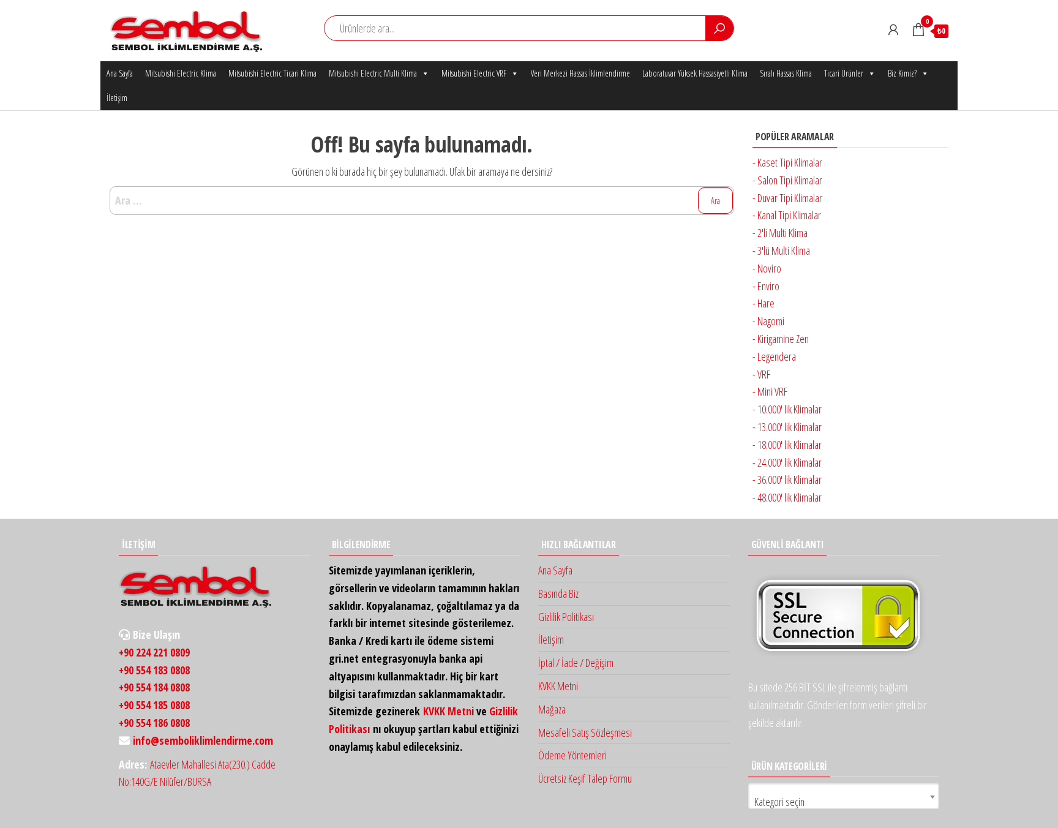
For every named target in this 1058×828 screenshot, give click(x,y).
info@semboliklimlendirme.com (203, 740)
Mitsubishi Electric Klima (180, 73)
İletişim (117, 98)
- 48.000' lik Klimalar (787, 497)
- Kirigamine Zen (780, 338)
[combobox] (844, 796)
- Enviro (765, 286)
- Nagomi (768, 321)
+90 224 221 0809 (154, 652)
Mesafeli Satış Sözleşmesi (585, 732)
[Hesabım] (893, 29)
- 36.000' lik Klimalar (787, 479)
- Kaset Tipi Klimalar (787, 162)
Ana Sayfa (120, 73)
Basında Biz (558, 593)
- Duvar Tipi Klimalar (787, 197)
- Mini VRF (769, 391)
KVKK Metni (448, 711)
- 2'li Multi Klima (780, 232)
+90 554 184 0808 (154, 687)
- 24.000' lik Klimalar (787, 462)
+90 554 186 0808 (154, 722)
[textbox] (844, 802)
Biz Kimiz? (902, 73)
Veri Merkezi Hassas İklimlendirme (580, 73)
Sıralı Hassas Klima (786, 73)
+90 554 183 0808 (154, 670)
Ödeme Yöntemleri (572, 755)
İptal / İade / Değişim (575, 662)
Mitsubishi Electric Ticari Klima (272, 73)
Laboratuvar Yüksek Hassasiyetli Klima (695, 73)
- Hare (763, 303)
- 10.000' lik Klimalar (787, 409)
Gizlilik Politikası (566, 616)
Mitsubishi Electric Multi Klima (373, 73)
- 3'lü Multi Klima (781, 250)
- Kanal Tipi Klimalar (786, 215)
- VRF (761, 374)
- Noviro (766, 268)
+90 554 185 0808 (154, 705)
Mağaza (552, 709)
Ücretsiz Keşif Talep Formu (585, 778)
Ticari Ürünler (843, 73)
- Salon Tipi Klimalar (787, 180)
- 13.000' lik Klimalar (787, 427)
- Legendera (774, 356)
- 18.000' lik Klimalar (787, 444)
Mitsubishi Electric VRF (473, 73)
